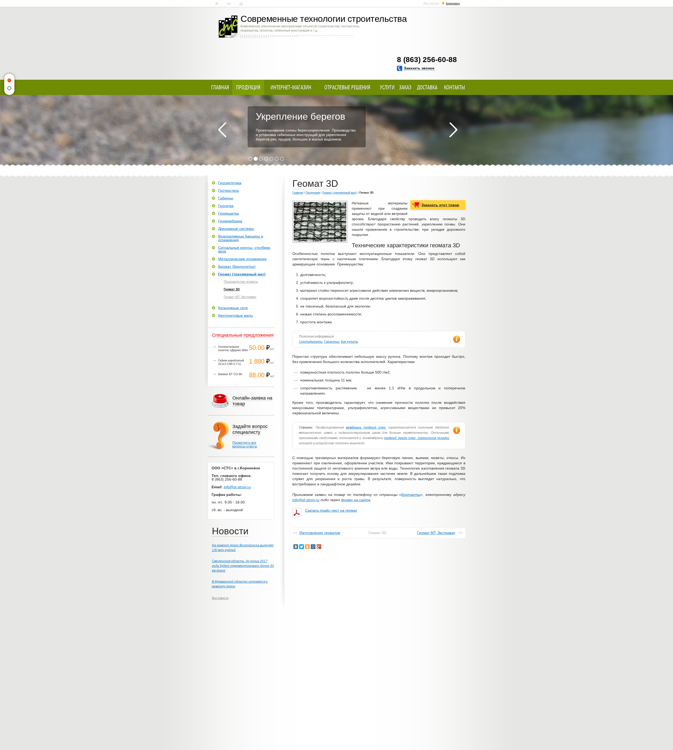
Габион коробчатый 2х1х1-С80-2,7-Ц (231, 362)
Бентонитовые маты (235, 315)
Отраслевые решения (347, 87)
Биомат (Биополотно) (237, 266)
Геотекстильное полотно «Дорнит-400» (233, 348)
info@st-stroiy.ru (305, 500)
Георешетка (228, 213)
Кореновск (453, 3)
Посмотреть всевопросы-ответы (244, 444)
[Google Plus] (319, 546)
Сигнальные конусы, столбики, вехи (244, 249)
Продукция (248, 87)
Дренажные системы (236, 228)
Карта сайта (241, 3)
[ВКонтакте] (295, 546)
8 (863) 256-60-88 (427, 60)
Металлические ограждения (242, 259)
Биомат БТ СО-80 (230, 374)
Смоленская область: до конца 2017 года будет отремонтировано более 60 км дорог (243, 565)
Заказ (405, 87)
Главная (216, 3)
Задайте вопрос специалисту (250, 429)
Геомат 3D (232, 289)
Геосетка (225, 206)
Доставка (427, 87)
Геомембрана (230, 221)
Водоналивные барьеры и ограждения (240, 238)
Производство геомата (241, 282)
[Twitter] (301, 546)
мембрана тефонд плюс (366, 427)
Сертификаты (310, 342)
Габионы (225, 198)
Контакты (229, 3)
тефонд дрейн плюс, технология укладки (416, 438)
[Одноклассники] (307, 546)
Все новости (220, 598)
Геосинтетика (229, 183)
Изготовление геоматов (319, 533)
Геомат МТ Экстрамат (436, 533)
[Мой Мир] (313, 546)
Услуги (387, 87)
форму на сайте (355, 500)
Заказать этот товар (440, 205)
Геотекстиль (228, 190)
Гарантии (331, 342)
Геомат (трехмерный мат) (339, 192)
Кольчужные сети (233, 308)
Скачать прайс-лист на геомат (331, 510)
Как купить (349, 342)
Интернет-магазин (291, 87)
